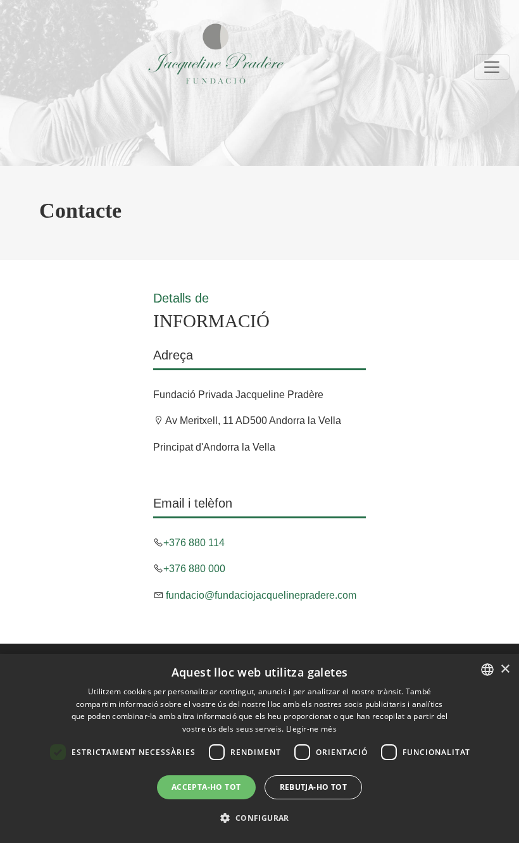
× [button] (505, 669)
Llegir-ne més (311, 728)
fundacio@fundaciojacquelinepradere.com (259, 595)
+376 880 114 (194, 542)
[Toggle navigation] (492, 67)
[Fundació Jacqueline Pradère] (149, 53)
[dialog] (259, 748)
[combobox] (487, 669)
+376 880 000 (194, 568)
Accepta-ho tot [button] (206, 787)
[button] (259, 818)
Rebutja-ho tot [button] (313, 787)
